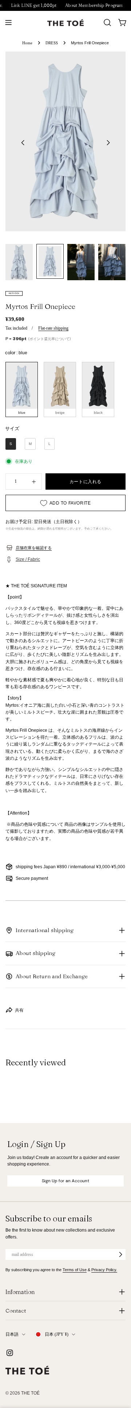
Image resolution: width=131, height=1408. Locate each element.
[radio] (21, 389)
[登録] (120, 1254)
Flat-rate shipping (53, 328)
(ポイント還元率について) (49, 338)
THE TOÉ (30, 1393)
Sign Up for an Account (65, 1181)
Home (27, 43)
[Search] (107, 22)
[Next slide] (108, 142)
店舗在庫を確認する (34, 547)
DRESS (51, 43)
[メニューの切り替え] (8, 22)
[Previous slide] (23, 142)
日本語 (12, 1334)
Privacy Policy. (104, 1270)
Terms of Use (75, 1270)
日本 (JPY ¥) (56, 1334)
